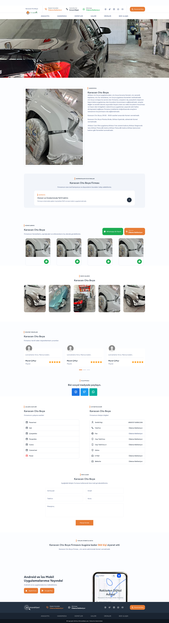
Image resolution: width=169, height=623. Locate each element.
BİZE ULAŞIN (123, 16)
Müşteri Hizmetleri (55, 9)
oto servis (83, 549)
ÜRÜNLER (107, 16)
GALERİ (93, 16)
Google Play (49, 591)
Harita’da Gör (74, 9)
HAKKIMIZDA (62, 16)
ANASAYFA (45, 16)
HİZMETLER (79, 16)
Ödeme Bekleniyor (136, 428)
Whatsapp (93, 9)
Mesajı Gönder (84, 523)
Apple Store (32, 591)
